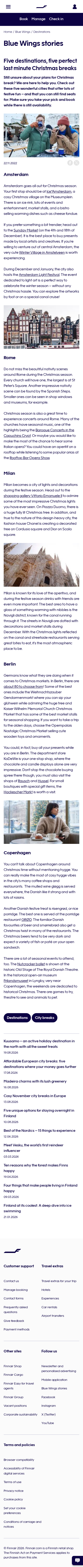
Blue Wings (22, 32)
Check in (56, 19)
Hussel (43, 781)
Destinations (41, 32)
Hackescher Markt (18, 792)
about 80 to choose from (23, 687)
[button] (8, 6)
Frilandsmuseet (16, 981)
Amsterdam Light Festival (39, 275)
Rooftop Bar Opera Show (30, 458)
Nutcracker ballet (31, 964)
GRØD (26, 920)
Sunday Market (26, 230)
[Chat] (77, 1560)
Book (24, 19)
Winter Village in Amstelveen (42, 252)
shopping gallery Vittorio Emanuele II (33, 496)
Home (8, 32)
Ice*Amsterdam (59, 191)
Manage (38, 19)
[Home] (41, 6)
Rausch (24, 781)
